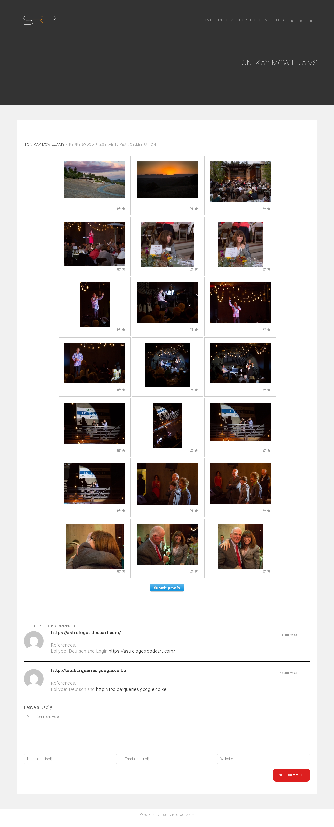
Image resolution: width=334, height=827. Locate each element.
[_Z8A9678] (240, 365)
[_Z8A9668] (167, 365)
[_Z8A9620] (94, 244)
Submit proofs (167, 587)
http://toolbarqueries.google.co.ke (88, 670)
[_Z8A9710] (167, 485)
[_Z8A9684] (167, 425)
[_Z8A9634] (167, 304)
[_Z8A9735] (167, 546)
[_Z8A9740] (240, 546)
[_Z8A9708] (94, 485)
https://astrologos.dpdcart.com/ (86, 632)
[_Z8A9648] (240, 304)
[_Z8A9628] (240, 244)
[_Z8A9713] (240, 485)
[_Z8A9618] (240, 183)
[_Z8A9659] (94, 365)
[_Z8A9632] (94, 304)
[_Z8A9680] (94, 425)
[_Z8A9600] (167, 183)
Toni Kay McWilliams (44, 144)
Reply (305, 635)
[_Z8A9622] (167, 244)
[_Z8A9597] (94, 183)
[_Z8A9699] (240, 425)
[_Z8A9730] (94, 546)
